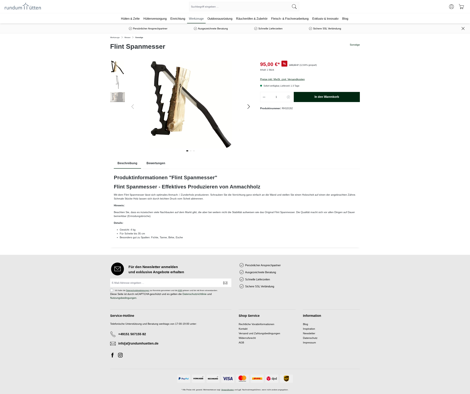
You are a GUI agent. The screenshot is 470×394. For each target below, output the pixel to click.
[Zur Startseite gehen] (23, 6)
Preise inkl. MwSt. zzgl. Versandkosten (282, 79)
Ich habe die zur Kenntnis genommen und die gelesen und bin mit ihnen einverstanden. (166, 290)
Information (312, 316)
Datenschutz (310, 337)
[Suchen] (294, 6)
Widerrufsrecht (247, 337)
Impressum (309, 342)
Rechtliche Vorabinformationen (256, 324)
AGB (180, 290)
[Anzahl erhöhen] (288, 97)
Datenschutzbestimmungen (137, 290)
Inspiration (309, 328)
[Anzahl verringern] (264, 97)
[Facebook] (113, 355)
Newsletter (309, 333)
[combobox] (239, 6)
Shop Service (249, 316)
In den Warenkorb (326, 96)
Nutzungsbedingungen (123, 297)
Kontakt (243, 328)
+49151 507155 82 (132, 334)
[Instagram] (120, 355)
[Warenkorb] (461, 6)
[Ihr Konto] (451, 6)
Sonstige (355, 44)
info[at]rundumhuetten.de (138, 343)
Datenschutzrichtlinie (194, 294)
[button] (249, 106)
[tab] (127, 163)
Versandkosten (227, 390)
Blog (305, 324)
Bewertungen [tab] (156, 163)
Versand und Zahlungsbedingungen (259, 333)
